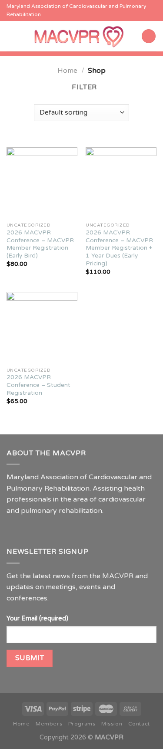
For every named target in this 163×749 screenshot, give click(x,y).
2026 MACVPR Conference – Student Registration (38, 385)
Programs (82, 724)
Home (67, 70)
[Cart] (149, 36)
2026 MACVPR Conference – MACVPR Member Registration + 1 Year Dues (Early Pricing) (119, 248)
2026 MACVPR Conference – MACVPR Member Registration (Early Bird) (40, 244)
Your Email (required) (37, 618)
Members (49, 724)
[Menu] (12, 36)
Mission (111, 724)
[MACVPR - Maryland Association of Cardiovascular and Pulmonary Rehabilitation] (79, 36)
